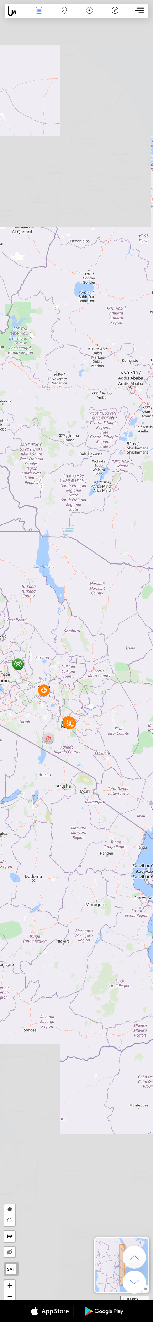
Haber (39, 15)
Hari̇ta (64, 15)
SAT (11, 1269)
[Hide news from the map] (9, 1252)
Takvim (89, 15)
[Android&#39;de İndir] (104, 1312)
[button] (44, 690)
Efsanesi (115, 15)
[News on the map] (15, 11)
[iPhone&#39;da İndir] (51, 1312)
